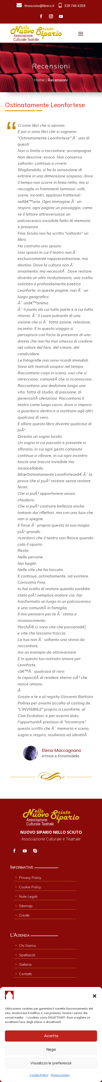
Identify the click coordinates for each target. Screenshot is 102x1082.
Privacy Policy (30, 877)
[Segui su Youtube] (61, 16)
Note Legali (28, 896)
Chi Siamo (27, 945)
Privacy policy (60, 1075)
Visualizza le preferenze (51, 1063)
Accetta (51, 1035)
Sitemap (26, 906)
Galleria (25, 964)
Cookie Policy (39, 1075)
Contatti (25, 974)
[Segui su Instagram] (51, 16)
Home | (41, 79)
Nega (51, 1049)
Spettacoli (27, 955)
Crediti (24, 915)
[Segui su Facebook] (41, 16)
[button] (94, 995)
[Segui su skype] (35, 851)
